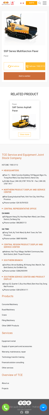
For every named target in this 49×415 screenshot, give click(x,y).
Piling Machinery (8, 320)
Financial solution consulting (13, 362)
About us (5, 383)
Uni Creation (26, 409)
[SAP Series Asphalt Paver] (24, 122)
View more (24, 134)
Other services (7, 368)
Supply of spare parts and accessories (17, 346)
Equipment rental (9, 341)
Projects (5, 388)
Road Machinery (8, 310)
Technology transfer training (13, 357)
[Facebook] (21, 412)
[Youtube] (27, 412)
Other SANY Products (10, 326)
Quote (31, 3)
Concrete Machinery (10, 304)
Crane (4, 315)
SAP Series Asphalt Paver (21, 109)
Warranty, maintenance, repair (14, 352)
